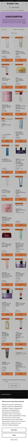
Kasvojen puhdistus (13, 10)
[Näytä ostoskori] (26, 3)
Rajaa (4, 29)
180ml (4, 137)
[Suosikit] (23, 3)
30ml (22, 168)
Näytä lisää (14, 385)
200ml (4, 340)
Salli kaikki (14, 430)
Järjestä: (19, 29)
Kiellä (14, 435)
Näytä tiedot (14, 440)
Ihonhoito (7, 10)
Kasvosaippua (21, 10)
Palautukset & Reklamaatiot (7, 398)
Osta (7, 60)
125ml (17, 168)
